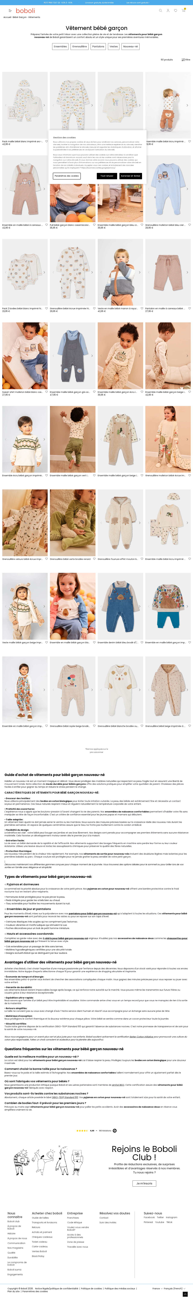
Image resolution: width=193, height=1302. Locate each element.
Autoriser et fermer (130, 176)
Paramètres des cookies (67, 176)
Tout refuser (107, 176)
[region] (98, 157)
